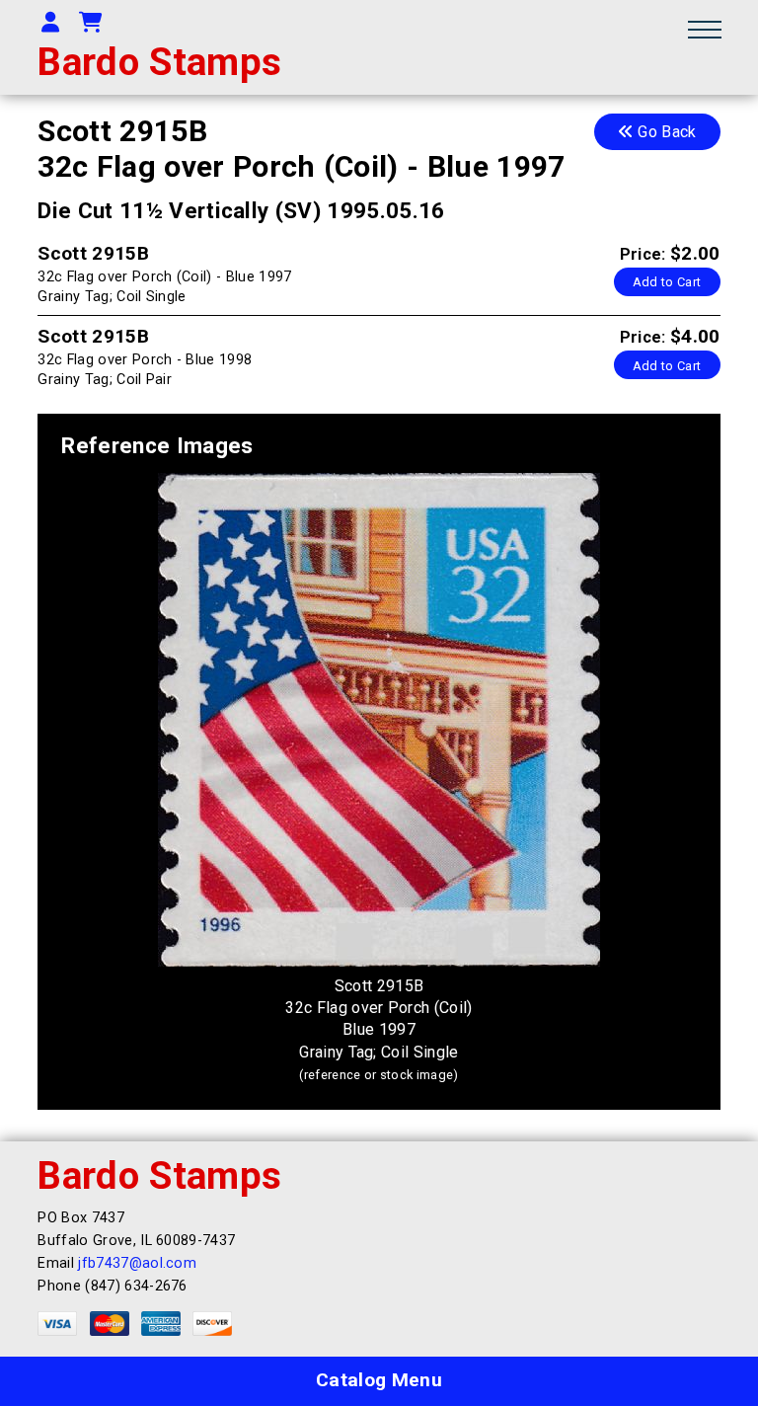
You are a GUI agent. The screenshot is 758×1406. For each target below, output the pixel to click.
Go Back (665, 131)
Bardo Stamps (159, 61)
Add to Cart (667, 281)
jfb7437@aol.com (137, 1263)
